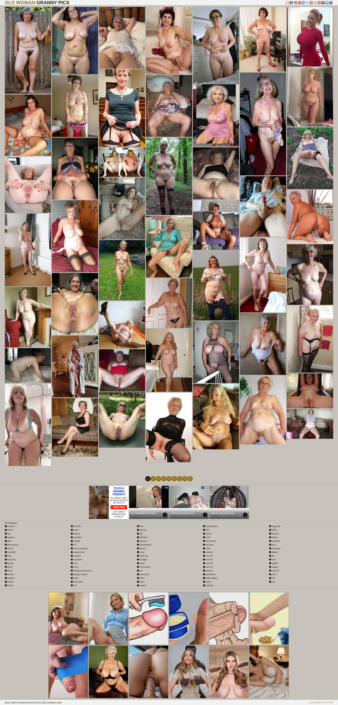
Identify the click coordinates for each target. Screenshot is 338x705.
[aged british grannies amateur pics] (75, 169)
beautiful (11, 552)
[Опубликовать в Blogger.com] (287, 2)
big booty (11, 559)
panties (208, 571)
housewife (144, 574)
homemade (144, 567)
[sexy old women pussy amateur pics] (216, 173)
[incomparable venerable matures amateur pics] (310, 158)
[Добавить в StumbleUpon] (319, 2)
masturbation (211, 526)
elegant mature (80, 574)
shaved (275, 534)
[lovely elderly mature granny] (263, 344)
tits (272, 556)
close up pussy (80, 548)
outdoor (209, 552)
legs (141, 582)
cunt (75, 563)
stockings (276, 548)
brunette (77, 526)
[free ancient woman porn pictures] (28, 125)
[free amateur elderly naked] (263, 275)
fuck (141, 526)
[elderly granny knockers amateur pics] (310, 390)
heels (142, 563)
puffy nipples (211, 578)
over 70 (209, 567)
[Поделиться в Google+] (299, 2)
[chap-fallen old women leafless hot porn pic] (263, 410)
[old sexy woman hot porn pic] (169, 176)
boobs (10, 582)
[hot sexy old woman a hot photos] (263, 39)
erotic (76, 578)
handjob (143, 559)
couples (77, 556)
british (10, 585)
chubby (76, 541)
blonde (10, 574)
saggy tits (276, 526)
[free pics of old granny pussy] (122, 325)
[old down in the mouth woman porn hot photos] (122, 38)
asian (10, 530)
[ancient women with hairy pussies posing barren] (122, 370)
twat (273, 559)
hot (140, 571)
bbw (9, 541)
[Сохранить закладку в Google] (295, 2)
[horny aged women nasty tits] (122, 209)
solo (273, 545)
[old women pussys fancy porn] (75, 41)
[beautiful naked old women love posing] (122, 108)
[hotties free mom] (216, 352)
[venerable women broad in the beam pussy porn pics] (263, 124)
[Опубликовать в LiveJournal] (307, 2)
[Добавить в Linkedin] (303, 2)
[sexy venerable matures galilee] (75, 304)
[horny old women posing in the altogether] (28, 184)
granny (142, 548)
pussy (208, 582)
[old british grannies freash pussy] (216, 285)
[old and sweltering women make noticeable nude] (216, 225)
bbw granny (12, 545)
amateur (11, 526)
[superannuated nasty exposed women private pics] (169, 360)
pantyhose (210, 574)
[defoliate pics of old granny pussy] (122, 162)
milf (207, 530)
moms (208, 534)
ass (9, 534)
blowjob (11, 578)
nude (207, 537)
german (143, 530)
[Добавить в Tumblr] (323, 2)
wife (273, 578)
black (9, 571)
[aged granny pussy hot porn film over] (28, 249)
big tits (10, 563)
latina (142, 578)
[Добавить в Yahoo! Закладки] (330, 2)
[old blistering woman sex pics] (169, 106)
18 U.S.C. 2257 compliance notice (48, 702)
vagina (274, 567)
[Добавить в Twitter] (326, 2)
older (207, 548)
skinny (274, 537)
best (9, 556)
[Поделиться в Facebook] (291, 2)
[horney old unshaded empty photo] (310, 339)
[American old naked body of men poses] (28, 317)
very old (275, 571)
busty (75, 530)
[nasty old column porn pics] (169, 247)
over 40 (209, 556)
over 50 (209, 559)
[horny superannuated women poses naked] (122, 270)
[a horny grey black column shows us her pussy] (122, 420)
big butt (76, 534)
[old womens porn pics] (310, 424)
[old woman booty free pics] (169, 303)
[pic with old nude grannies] (216, 45)
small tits (275, 541)
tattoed (274, 552)
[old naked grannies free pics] (310, 217)
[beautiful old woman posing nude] (169, 427)
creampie (77, 559)
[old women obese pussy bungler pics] (28, 365)
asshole (11, 537)
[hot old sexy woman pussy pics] (28, 50)
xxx (273, 582)
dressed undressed (82, 571)
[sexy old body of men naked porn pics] (75, 106)
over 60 (209, 563)
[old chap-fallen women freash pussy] (310, 97)
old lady (209, 545)
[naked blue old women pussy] (75, 427)
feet (75, 585)
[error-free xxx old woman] (75, 236)
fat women (78, 582)
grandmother (145, 545)
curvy (75, 567)
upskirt (274, 563)
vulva (274, 574)
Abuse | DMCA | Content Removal (19, 702)
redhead (209, 585)
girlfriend (143, 537)
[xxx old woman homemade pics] (216, 416)
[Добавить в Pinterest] (311, 2)
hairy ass (143, 556)
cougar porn (79, 552)
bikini (9, 567)
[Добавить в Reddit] (315, 2)
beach (10, 548)
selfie (274, 530)
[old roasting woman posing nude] (310, 274)
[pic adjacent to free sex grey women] (75, 366)
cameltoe (77, 537)
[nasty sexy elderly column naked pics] (263, 206)
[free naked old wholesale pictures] (28, 425)
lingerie (143, 585)
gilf (140, 534)
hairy (141, 552)
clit (74, 545)
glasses (143, 541)
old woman (210, 541)
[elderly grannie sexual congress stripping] (169, 40)
